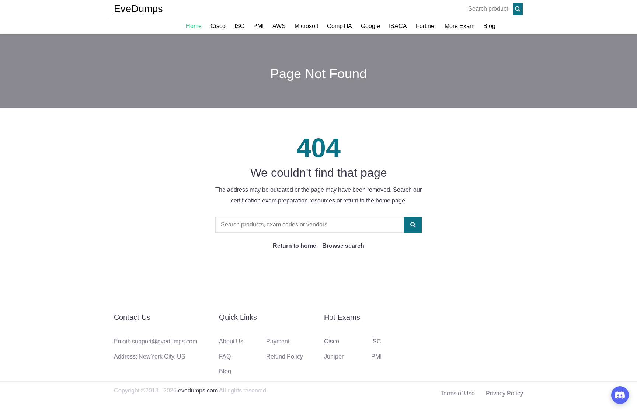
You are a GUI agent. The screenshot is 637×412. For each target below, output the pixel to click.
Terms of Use (458, 393)
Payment (277, 341)
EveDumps (138, 8)
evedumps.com (198, 390)
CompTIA (339, 26)
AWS (279, 26)
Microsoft (306, 26)
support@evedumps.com (164, 341)
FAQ (225, 356)
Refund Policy (284, 356)
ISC (239, 26)
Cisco (218, 26)
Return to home (294, 246)
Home (194, 26)
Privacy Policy (504, 393)
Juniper (334, 356)
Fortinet (426, 26)
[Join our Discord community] (620, 395)
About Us (231, 341)
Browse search (343, 246)
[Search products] (518, 9)
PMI (258, 26)
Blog (489, 26)
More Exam (459, 26)
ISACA (398, 26)
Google (370, 26)
